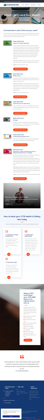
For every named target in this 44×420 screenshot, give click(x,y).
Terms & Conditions (37, 419)
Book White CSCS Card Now (20, 144)
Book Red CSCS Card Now (20, 178)
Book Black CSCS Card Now (20, 129)
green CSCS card (25, 48)
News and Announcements (34, 397)
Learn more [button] (5, 413)
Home (23, 4)
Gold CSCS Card (18, 102)
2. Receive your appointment (29, 235)
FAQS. (19, 1)
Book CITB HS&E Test (20, 391)
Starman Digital (32, 417)
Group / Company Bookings (22, 392)
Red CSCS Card (17, 149)
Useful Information (33, 395)
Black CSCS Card (18, 118)
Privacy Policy (29, 419)
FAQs (30, 399)
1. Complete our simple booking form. (11, 235)
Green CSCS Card (18, 41)
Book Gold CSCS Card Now (20, 113)
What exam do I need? (33, 392)
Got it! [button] (11, 416)
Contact (39, 4)
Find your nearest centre (34, 394)
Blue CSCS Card (18, 74)
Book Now (27, 4)
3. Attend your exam (11, 262)
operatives (37, 48)
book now (10, 36)
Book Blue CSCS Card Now (20, 96)
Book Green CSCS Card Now (20, 68)
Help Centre (33, 4)
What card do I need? (33, 391)
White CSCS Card (18, 135)
